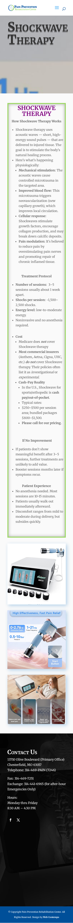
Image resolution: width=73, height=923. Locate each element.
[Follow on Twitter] (18, 820)
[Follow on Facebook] (10, 820)
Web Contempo (51, 917)
